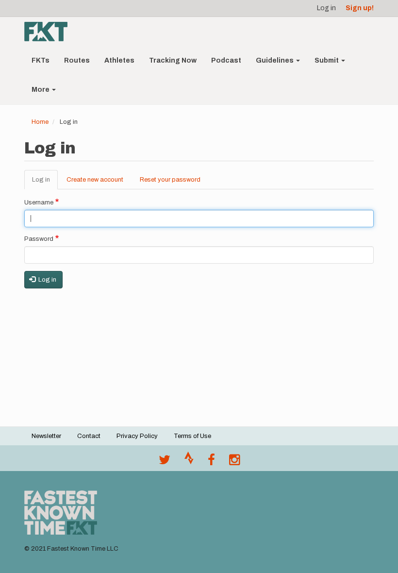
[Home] (49, 31)
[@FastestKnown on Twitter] (164, 462)
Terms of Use (192, 436)
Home (40, 121)
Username (38, 202)
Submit (327, 60)
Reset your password (170, 179)
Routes (77, 60)
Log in (326, 8)
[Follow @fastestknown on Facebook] (211, 462)
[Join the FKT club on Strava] (189, 462)
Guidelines (275, 60)
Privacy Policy (137, 436)
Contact (88, 436)
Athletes (119, 60)
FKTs (41, 60)
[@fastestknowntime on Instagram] (234, 462)
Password (38, 239)
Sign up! (360, 8)
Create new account (94, 179)
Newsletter (46, 436)
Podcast (226, 60)
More (41, 89)
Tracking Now (173, 60)
